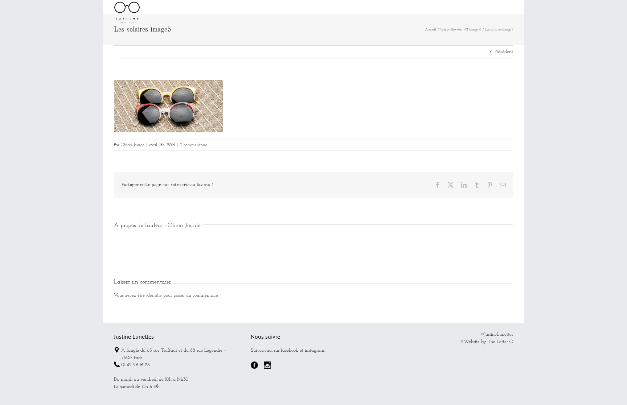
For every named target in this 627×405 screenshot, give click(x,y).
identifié (154, 295)
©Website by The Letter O (486, 341)
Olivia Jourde (132, 145)
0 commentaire (193, 145)
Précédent (504, 51)
